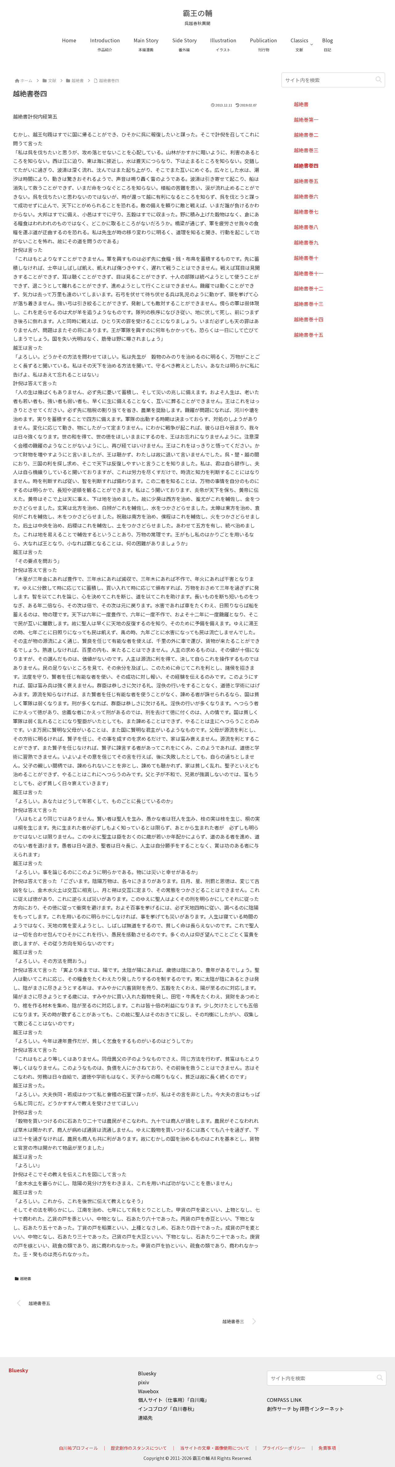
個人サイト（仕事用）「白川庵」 (174, 1399)
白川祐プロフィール (78, 1448)
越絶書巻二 (306, 134)
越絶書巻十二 (308, 288)
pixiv (143, 1382)
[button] (378, 79)
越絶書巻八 (306, 227)
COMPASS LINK (284, 1399)
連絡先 (145, 1417)
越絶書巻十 (306, 257)
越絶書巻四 (306, 165)
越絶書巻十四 (308, 319)
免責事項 (327, 1448)
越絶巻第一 (306, 119)
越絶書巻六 (306, 196)
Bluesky (18, 1370)
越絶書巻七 (306, 211)
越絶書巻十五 (308, 334)
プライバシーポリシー (284, 1448)
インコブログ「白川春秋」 (167, 1408)
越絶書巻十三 (308, 303)
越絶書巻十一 (308, 273)
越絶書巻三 (306, 150)
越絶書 (25, 1278)
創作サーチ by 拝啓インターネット (305, 1408)
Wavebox (148, 1391)
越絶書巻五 (306, 181)
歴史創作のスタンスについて (139, 1448)
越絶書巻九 (306, 242)
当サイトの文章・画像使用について (214, 1448)
